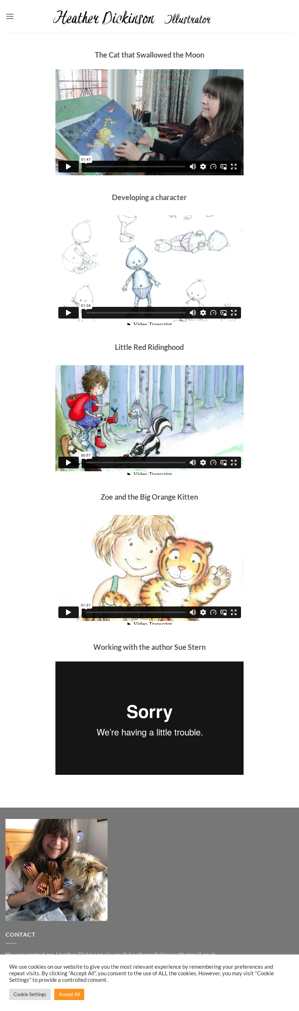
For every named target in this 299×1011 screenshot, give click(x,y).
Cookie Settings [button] (29, 994)
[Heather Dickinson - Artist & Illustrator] (149, 16)
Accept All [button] (69, 994)
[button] (9, 16)
